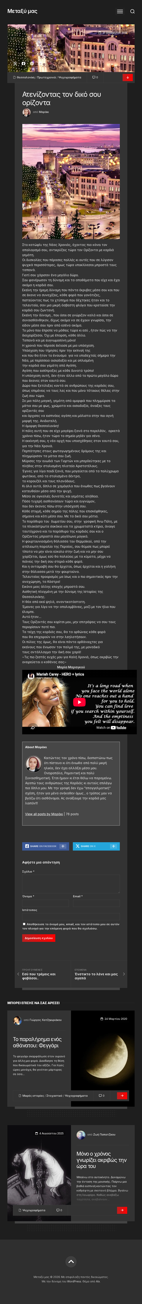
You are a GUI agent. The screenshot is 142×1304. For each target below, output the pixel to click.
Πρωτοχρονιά (46, 77)
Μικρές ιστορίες (33, 1095)
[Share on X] (16, 64)
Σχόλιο (28, 871)
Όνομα (28, 896)
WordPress (74, 1281)
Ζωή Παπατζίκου (104, 1134)
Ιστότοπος (29, 910)
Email (78, 896)
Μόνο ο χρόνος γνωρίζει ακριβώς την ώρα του (101, 1160)
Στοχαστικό (54, 1095)
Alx (98, 1281)
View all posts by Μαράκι (44, 814)
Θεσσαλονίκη (26, 77)
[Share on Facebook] (23, 64)
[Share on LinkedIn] (40, 64)
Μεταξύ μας (22, 11)
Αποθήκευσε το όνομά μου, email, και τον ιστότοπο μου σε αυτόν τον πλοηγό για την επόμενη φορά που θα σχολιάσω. (70, 926)
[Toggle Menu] (120, 11)
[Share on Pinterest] (32, 64)
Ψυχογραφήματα (69, 77)
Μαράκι (44, 112)
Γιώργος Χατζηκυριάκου (46, 1020)
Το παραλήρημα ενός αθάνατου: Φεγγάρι (37, 1042)
